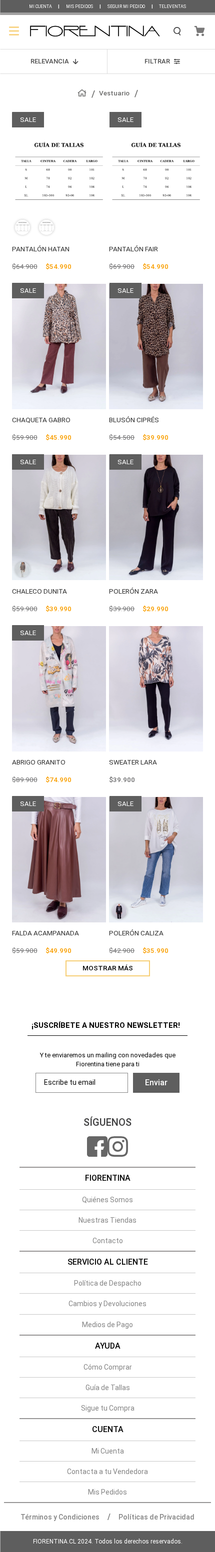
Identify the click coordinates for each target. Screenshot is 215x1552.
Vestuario (114, 93)
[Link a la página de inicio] (85, 93)
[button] (25, 227)
